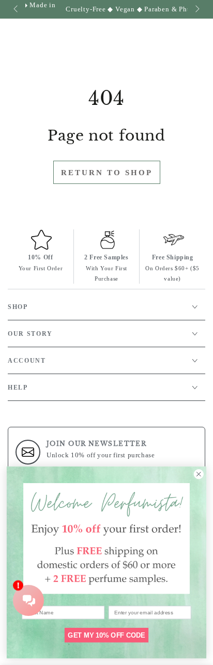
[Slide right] (196, 9)
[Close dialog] (199, 474)
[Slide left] (16, 9)
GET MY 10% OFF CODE (106, 635)
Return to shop (107, 172)
